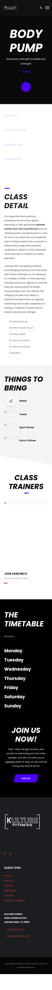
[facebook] (26, 531)
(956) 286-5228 (15, 929)
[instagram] (26, 537)
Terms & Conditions (14, 900)
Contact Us (10, 890)
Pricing (7, 875)
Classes (8, 885)
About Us (8, 880)
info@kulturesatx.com (18, 936)
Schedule (9, 895)
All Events (9, 636)
